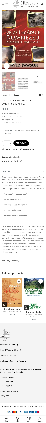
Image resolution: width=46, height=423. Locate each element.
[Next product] (43, 95)
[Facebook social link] (8, 161)
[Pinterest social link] (15, 161)
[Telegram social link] (21, 161)
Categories (4, 396)
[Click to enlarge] (7, 66)
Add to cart (21, 143)
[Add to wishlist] (19, 281)
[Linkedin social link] (18, 161)
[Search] (41, 3)
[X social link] (11, 161)
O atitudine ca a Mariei (12, 309)
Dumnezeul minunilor (34, 312)
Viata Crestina (8, 312)
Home (4, 95)
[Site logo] (25, 4)
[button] (4, 304)
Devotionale (14, 95)
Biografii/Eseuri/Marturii (33, 315)
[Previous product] (37, 95)
